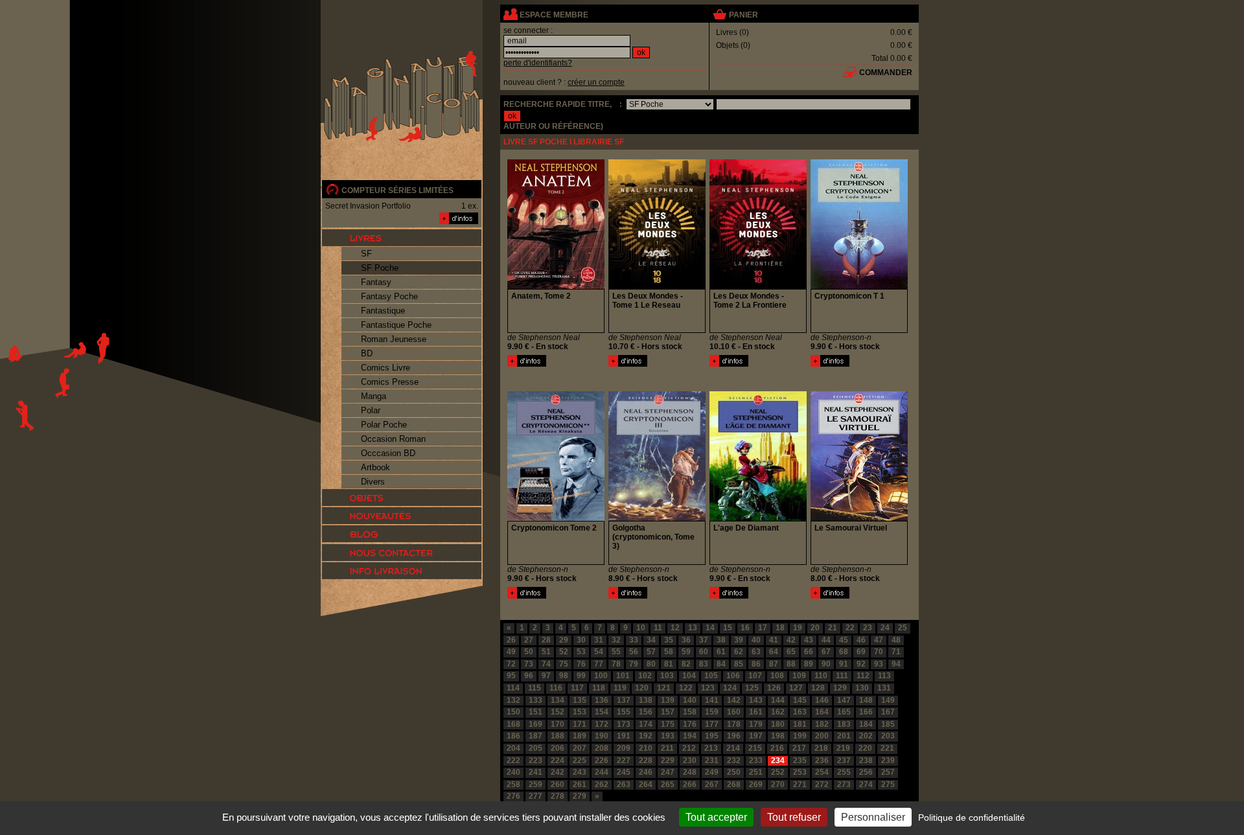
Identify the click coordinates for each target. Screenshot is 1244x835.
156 (645, 711)
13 (692, 627)
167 (888, 711)
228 (645, 760)
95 (511, 675)
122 (686, 687)
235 (800, 760)
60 (703, 651)
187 (535, 735)
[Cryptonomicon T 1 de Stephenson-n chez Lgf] (859, 286)
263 (623, 784)
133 (535, 700)
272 (822, 784)
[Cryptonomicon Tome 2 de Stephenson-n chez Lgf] (556, 518)
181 (800, 724)
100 (601, 675)
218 (821, 748)
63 (756, 651)
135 (579, 700)
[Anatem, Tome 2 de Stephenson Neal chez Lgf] (556, 286)
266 (690, 784)
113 (884, 675)
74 (546, 664)
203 (888, 735)
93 (878, 664)
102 (645, 675)
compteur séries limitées (397, 190)
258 (513, 784)
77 (598, 664)
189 (579, 735)
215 (755, 748)
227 (623, 760)
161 (756, 711)
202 (866, 735)
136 (601, 700)
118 (598, 687)
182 (822, 724)
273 (844, 784)
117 (577, 687)
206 (557, 748)
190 (601, 735)
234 (778, 760)
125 (752, 687)
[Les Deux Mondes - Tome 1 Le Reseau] (627, 364)
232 (734, 760)
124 (730, 687)
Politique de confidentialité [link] (971, 817)
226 (601, 760)
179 (756, 724)
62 (738, 651)
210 (645, 748)
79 (633, 664)
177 (712, 724)
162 (778, 711)
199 (800, 735)
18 (780, 627)
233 (756, 760)
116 (555, 687)
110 (820, 675)
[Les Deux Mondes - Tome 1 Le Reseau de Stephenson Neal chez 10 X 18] (657, 286)
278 (557, 796)
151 (535, 711)
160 (734, 711)
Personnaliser (873, 817)
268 (734, 784)
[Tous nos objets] (401, 497)
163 (800, 711)
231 (712, 760)
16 (745, 627)
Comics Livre (385, 367)
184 (866, 724)
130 (862, 687)
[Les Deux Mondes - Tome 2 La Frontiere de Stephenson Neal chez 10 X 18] (758, 286)
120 (642, 687)
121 (664, 687)
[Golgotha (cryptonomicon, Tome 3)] (627, 596)
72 (511, 664)
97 (546, 675)
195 (712, 735)
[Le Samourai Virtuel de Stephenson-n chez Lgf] (859, 518)
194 (690, 735)
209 (623, 748)
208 (601, 748)
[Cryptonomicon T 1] (830, 364)
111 (842, 675)
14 (710, 627)
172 (601, 724)
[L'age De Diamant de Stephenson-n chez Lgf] (758, 518)
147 (844, 700)
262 (601, 784)
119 (620, 687)
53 (581, 651)
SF (366, 253)
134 (557, 700)
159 (712, 711)
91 (843, 664)
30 (581, 640)
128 (818, 687)
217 (799, 748)
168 (513, 724)
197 (756, 735)
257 (888, 772)
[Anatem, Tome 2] (526, 364)
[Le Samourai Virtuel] (830, 596)
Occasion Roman (393, 439)
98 (563, 675)
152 (557, 711)
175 (667, 724)
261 (579, 784)
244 (601, 772)
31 (598, 640)
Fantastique (383, 310)
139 (667, 700)
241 (535, 772)
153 (579, 711)
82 (686, 664)
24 (885, 627)
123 (708, 687)
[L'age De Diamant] (728, 596)
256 (866, 772)
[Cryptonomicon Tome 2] (526, 596)
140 (690, 700)
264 (645, 784)
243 (579, 772)
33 (633, 640)
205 (535, 748)
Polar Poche (384, 424)
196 (734, 735)
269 (756, 784)
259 (535, 784)
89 (808, 664)
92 (861, 664)
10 (640, 627)
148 (866, 700)
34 (651, 640)
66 (808, 651)
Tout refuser (794, 817)
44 (826, 640)
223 (535, 760)
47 (878, 640)
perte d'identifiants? (537, 62)
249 (712, 772)
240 (513, 772)
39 (738, 640)
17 (762, 627)
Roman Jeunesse (393, 339)
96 (528, 675)
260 (557, 784)
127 (796, 687)
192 (645, 735)
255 (844, 772)
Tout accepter (716, 817)
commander (885, 72)
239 (888, 760)
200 (822, 735)
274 (866, 784)
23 (867, 627)
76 (581, 664)
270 (778, 784)
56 (633, 651)
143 (756, 700)
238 (866, 760)
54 (598, 651)
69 (861, 651)
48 (896, 640)
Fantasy (376, 282)
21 (832, 627)
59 (686, 651)
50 (528, 651)
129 (840, 687)
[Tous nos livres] (401, 237)
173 (623, 724)
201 (844, 735)
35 (668, 640)
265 (667, 784)
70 (878, 651)
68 (843, 651)
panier (743, 14)
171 (579, 724)
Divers (373, 481)
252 (778, 772)
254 (822, 772)
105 (711, 675)
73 (528, 664)
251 (756, 772)
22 (850, 627)
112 (863, 675)
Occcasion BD (388, 453)
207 (579, 748)
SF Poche (379, 268)
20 (815, 627)
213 (711, 748)
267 (712, 784)
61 (721, 651)
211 (667, 748)
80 (651, 664)
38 (721, 640)
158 (690, 711)
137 (623, 700)
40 (756, 640)
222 (513, 760)
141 (712, 700)
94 (896, 664)
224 (557, 760)
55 (616, 651)
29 (563, 640)
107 (755, 675)
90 (826, 664)
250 (734, 772)
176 (690, 724)
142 (734, 700)
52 (563, 651)
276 (513, 796)
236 (822, 760)
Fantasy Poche (389, 296)
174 (645, 724)
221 (887, 748)
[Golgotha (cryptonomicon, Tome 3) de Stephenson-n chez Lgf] (657, 518)
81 (668, 664)
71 (896, 651)
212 (689, 748)
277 (535, 796)
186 (513, 735)
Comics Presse (390, 382)
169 (535, 724)
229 (667, 760)
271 (800, 784)
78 (616, 664)
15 (727, 627)
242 (557, 772)
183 (844, 724)
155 (623, 711)
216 (777, 748)
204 (513, 748)
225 (579, 760)
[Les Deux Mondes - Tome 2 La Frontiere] (728, 364)
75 (563, 664)
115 (534, 687)
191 (623, 735)
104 (689, 675)
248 (690, 772)
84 (721, 664)
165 (844, 711)
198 (778, 735)
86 (756, 664)
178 (734, 724)
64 (773, 651)
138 (645, 700)
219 (843, 748)
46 (861, 640)
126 (774, 687)
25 (902, 627)
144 (778, 700)
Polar (370, 410)
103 (667, 675)
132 (513, 700)
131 (884, 687)
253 (800, 772)
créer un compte (596, 82)
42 (791, 640)
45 (843, 640)
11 (658, 627)
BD (367, 353)
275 (888, 784)
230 (690, 760)
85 (738, 664)
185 (888, 724)
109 (799, 675)
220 (865, 748)
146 (822, 700)
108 (777, 675)
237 (844, 760)
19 (797, 627)
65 (791, 651)
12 (675, 627)
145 (800, 700)
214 (733, 748)
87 (773, 664)
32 (616, 640)
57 (651, 651)
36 (686, 640)
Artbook (375, 467)
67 (826, 651)
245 (623, 772)
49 (511, 651)
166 (866, 711)
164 (822, 711)
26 (511, 640)
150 (513, 711)
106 (733, 675)
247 (667, 772)
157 (667, 711)
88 (791, 664)
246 (645, 772)
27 (528, 640)
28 (546, 640)
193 (667, 735)
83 (703, 664)
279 (579, 796)
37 (703, 640)
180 (778, 724)
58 (668, 651)
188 (557, 735)
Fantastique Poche (396, 325)
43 (808, 640)
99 (581, 675)
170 (557, 724)
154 (601, 711)
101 (623, 675)
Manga (373, 396)
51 (546, 651)
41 (773, 640)
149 (888, 700)
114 (513, 687)
